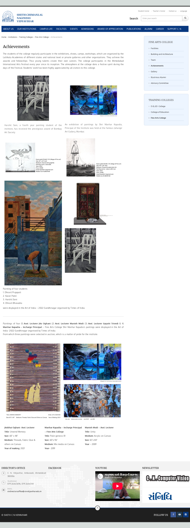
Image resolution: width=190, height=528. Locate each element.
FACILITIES (61, 29)
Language (183, 11)
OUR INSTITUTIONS (26, 29)
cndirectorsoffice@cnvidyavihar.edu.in (24, 491)
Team (153, 60)
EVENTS (73, 29)
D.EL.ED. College (158, 106)
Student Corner (143, 11)
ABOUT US (8, 29)
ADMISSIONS (87, 29)
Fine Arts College (158, 118)
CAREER (160, 29)
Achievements (157, 65)
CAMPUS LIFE (46, 29)
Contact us (172, 11)
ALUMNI (148, 29)
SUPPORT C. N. (174, 29)
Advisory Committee (159, 83)
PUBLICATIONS (134, 29)
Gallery (154, 71)
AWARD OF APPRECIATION (110, 29)
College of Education (160, 112)
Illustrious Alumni (158, 77)
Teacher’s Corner (159, 11)
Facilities (154, 48)
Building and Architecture (162, 54)
